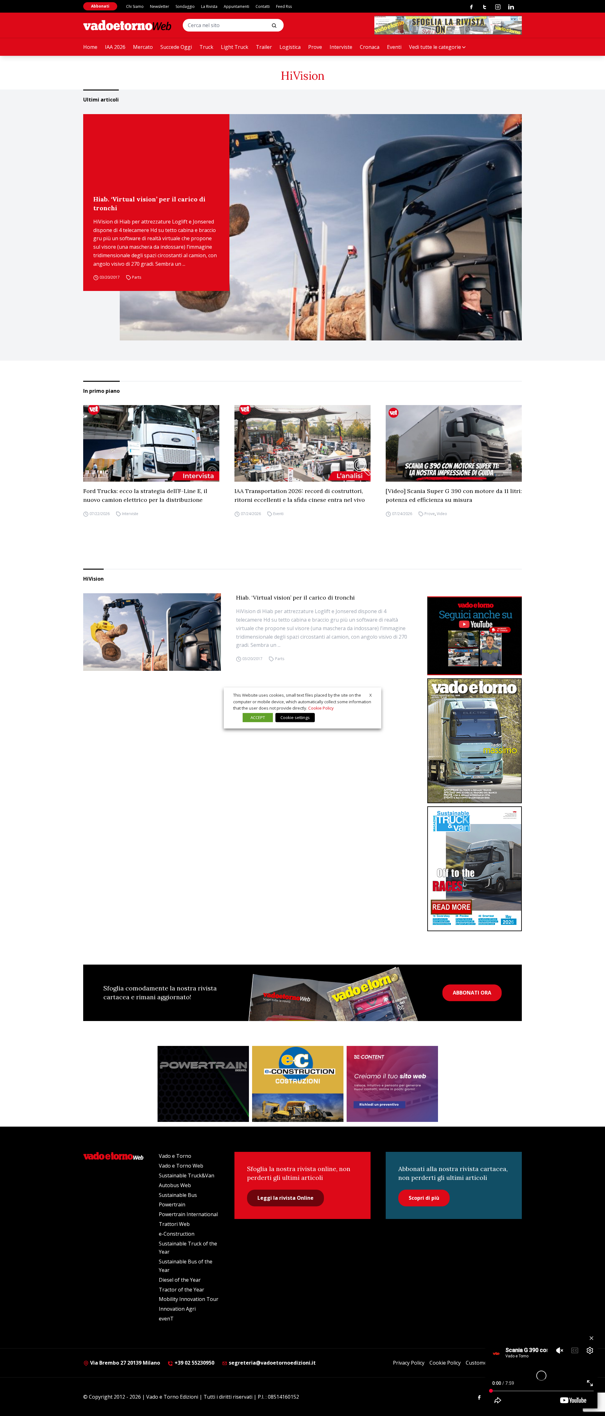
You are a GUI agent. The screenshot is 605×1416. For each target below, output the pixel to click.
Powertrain (172, 1204)
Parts (136, 277)
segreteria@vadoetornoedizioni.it (272, 1362)
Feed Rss (284, 6)
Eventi (394, 47)
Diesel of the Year (180, 1279)
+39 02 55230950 (193, 1362)
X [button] (370, 695)
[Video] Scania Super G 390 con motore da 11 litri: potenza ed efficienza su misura (454, 495)
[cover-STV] (474, 868)
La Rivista (209, 6)
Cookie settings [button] (295, 717)
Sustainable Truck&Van (186, 1175)
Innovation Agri (177, 1308)
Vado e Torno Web (181, 1165)
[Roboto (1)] (474, 635)
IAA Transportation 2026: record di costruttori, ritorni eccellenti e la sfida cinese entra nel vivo (299, 495)
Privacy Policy (408, 1362)
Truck (206, 47)
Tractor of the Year (181, 1289)
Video (442, 513)
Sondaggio (185, 6)
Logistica (290, 47)
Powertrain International (188, 1214)
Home (90, 47)
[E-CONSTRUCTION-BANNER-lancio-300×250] (297, 1084)
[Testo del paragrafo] (448, 25)
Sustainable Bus (178, 1195)
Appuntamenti (236, 6)
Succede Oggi (176, 47)
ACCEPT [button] (258, 717)
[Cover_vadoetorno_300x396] (474, 740)
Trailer (264, 47)
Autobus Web (175, 1185)
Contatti (263, 6)
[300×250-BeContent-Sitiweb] (392, 1084)
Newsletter (159, 6)
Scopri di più (424, 1197)
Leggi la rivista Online (285, 1197)
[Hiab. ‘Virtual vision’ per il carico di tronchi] (321, 227)
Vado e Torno (175, 1155)
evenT (166, 1318)
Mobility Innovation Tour (188, 1299)
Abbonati (100, 6)
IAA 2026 (115, 47)
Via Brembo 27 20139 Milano (124, 1362)
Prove (315, 47)
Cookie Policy (445, 1362)
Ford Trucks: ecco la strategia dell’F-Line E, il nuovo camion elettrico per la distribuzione (145, 495)
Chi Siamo (135, 6)
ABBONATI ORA (472, 992)
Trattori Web (174, 1224)
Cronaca (369, 47)
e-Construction (176, 1233)
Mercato (143, 47)
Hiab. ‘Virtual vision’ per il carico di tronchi (149, 203)
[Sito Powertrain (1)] (203, 1084)
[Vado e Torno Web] (127, 25)
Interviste (341, 47)
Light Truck (234, 47)
